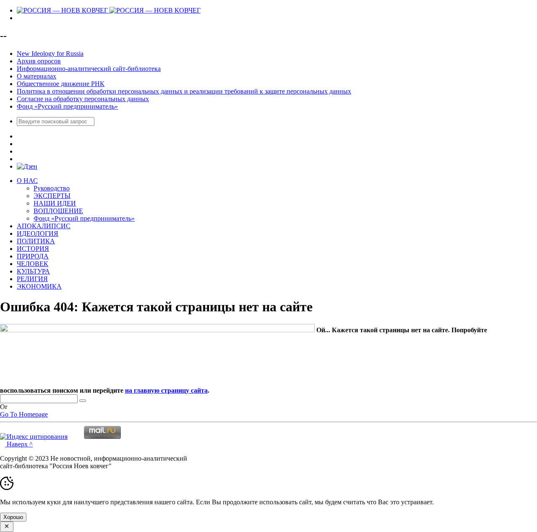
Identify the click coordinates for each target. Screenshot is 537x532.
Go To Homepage (24, 414)
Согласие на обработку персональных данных (83, 98)
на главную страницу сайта (166, 390)
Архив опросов (39, 61)
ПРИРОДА (33, 256)
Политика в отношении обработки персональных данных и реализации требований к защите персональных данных (184, 91)
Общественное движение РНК (60, 83)
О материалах (36, 76)
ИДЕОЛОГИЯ (37, 233)
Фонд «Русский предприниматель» (67, 106)
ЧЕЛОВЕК (32, 263)
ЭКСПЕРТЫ (52, 195)
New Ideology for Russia (50, 53)
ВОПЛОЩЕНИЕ (58, 210)
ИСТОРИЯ (33, 248)
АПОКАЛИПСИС (43, 225)
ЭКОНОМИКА (39, 286)
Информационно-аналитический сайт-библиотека (89, 68)
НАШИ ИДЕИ (55, 203)
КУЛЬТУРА (33, 271)
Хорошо (13, 517)
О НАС (27, 180)
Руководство (52, 188)
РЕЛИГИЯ (32, 278)
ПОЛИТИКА (36, 241)
